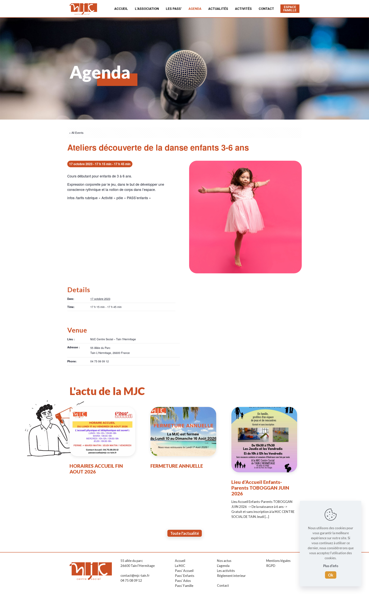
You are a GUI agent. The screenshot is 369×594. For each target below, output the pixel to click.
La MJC (180, 566)
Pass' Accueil (184, 571)
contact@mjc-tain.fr (135, 575)
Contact (223, 585)
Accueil (180, 561)
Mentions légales (278, 561)
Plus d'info (330, 566)
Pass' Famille (184, 586)
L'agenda (223, 566)
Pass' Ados (183, 581)
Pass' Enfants (184, 576)
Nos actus (224, 561)
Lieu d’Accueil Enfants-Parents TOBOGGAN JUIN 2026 (260, 487)
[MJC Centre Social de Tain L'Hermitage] (83, 8)
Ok (330, 575)
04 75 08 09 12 (131, 580)
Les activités (226, 571)
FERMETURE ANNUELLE (176, 466)
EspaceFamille (290, 8)
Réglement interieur (231, 576)
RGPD (270, 566)
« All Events (76, 133)
